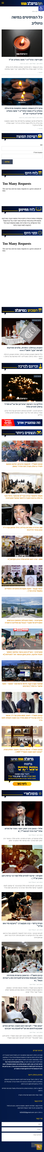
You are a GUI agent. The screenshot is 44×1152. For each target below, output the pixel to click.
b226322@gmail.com (27, 1112)
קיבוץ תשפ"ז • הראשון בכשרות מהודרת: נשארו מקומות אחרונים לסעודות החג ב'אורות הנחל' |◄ (22, 978)
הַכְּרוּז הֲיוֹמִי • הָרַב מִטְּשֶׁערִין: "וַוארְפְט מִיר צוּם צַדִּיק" (22, 925)
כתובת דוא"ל (38, 152)
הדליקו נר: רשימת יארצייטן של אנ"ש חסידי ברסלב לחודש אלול (23, 405)
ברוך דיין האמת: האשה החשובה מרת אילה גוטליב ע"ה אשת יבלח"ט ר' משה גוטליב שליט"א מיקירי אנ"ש (23, 111)
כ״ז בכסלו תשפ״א (32, 117)
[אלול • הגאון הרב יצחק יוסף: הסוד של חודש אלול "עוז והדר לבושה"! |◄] (22, 813)
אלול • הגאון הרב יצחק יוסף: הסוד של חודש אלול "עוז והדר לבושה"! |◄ (23, 830)
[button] (41, 8)
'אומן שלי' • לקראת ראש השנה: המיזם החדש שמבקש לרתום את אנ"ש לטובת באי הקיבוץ (22, 1027)
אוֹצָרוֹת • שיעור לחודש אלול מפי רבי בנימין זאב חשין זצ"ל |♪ (22, 877)
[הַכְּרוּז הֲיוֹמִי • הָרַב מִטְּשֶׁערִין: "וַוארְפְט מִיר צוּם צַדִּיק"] (22, 906)
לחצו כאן (27, 1064)
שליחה (7, 162)
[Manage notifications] (38, 1146)
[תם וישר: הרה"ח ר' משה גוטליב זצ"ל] (22, 43)
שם (41, 145)
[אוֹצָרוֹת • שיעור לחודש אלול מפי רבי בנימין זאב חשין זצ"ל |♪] (22, 859)
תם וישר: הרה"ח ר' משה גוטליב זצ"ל (25, 59)
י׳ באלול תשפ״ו (32, 63)
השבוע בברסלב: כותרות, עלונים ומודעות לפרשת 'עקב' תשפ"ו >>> (24, 349)
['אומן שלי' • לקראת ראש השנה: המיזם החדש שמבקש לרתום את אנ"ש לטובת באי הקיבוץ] (22, 1009)
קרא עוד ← (39, 72)
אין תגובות (22, 63)
